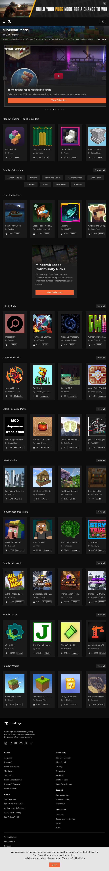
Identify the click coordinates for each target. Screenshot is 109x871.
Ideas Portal (61, 762)
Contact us (60, 804)
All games (8, 758)
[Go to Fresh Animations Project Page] (15, 535)
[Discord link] (21, 743)
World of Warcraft (11, 767)
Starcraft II (8, 775)
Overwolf (60, 815)
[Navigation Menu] (4, 21)
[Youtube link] (16, 743)
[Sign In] (102, 22)
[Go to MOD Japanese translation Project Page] (15, 432)
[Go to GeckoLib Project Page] (15, 638)
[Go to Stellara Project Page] (70, 219)
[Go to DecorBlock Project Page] (15, 142)
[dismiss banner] (104, 3)
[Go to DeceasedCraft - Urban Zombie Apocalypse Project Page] (42, 587)
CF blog (59, 767)
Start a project (10, 799)
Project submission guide (14, 804)
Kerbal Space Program (13, 780)
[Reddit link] (31, 743)
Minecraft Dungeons (12, 784)
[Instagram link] (5, 743)
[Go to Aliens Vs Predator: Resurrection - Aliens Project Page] (70, 330)
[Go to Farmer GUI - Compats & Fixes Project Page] (42, 432)
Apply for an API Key (12, 813)
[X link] (26, 743)
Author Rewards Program (14, 808)
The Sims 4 (8, 771)
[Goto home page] (9, 22)
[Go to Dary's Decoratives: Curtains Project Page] (42, 142)
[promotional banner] (54, 8)
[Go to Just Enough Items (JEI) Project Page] (42, 638)
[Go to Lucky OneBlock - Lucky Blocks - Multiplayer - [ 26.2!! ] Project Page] (70, 689)
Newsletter (60, 771)
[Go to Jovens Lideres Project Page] (15, 381)
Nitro (58, 828)
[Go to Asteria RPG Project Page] (70, 381)
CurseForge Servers (64, 784)
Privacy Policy (9, 842)
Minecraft (8, 762)
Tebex (58, 823)
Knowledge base (62, 795)
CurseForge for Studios (65, 819)
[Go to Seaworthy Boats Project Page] (15, 219)
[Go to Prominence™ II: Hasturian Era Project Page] (70, 587)
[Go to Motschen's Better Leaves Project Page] (70, 535)
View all (101, 306)
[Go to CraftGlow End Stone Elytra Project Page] (70, 432)
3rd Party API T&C (11, 817)
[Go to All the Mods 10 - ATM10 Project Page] (15, 587)
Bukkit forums (62, 780)
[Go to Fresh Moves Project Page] (42, 535)
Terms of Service (10, 837)
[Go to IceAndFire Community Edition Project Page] (42, 330)
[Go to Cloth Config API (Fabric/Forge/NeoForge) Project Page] (70, 638)
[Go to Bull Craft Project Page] (42, 381)
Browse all (100, 170)
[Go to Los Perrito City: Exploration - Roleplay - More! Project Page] (15, 484)
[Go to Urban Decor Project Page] (70, 142)
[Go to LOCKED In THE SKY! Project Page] (42, 484)
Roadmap (60, 775)
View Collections (54, 292)
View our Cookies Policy (73, 858)
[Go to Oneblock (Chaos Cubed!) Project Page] (15, 689)
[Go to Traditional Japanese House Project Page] (70, 484)
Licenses (7, 846)
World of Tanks (10, 789)
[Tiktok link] (10, 743)
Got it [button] (54, 865)
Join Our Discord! (63, 758)
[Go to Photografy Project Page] (15, 330)
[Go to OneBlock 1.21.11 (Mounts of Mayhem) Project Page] (42, 689)
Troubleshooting (62, 799)
